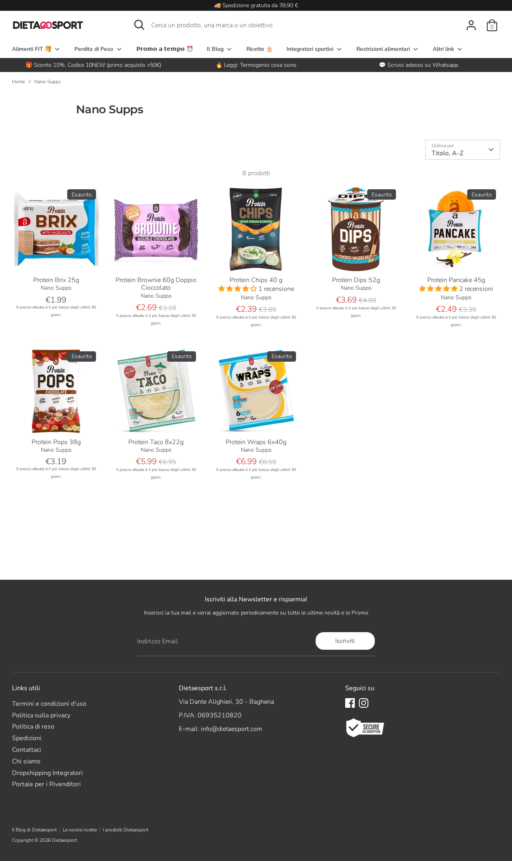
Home (18, 81)
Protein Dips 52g (356, 280)
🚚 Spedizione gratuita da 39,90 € (256, 5)
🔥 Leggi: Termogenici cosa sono (256, 65)
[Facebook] (350, 703)
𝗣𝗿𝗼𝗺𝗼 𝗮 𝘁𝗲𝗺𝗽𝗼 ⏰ (164, 49)
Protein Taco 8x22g (156, 442)
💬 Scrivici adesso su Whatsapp (418, 65)
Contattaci (26, 749)
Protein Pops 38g (56, 442)
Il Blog (216, 49)
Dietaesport (64, 840)
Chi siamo (26, 761)
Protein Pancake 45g (456, 280)
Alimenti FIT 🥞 (32, 49)
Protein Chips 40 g (256, 280)
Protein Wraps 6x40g (256, 442)
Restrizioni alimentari (384, 49)
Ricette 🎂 (259, 49)
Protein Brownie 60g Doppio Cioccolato (156, 284)
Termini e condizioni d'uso (49, 703)
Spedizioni (27, 738)
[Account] (471, 25)
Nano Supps (47, 81)
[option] (256, 65)
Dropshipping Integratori (47, 773)
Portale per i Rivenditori (46, 784)
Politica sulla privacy (41, 715)
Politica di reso (33, 726)
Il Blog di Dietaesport (34, 830)
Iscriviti (345, 641)
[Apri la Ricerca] (139, 25)
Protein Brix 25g (56, 280)
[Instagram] (363, 703)
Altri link (444, 49)
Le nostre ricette (80, 830)
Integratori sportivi (310, 49)
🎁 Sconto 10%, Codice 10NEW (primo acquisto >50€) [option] (93, 65)
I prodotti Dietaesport (125, 830)
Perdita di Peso (94, 49)
